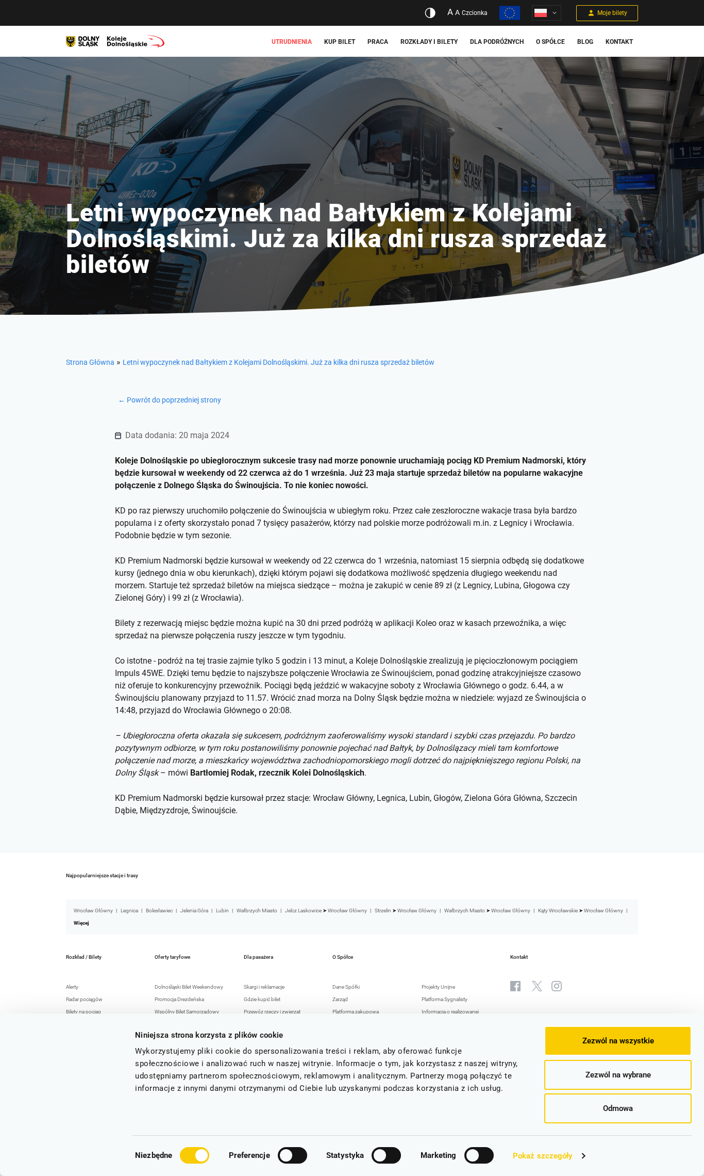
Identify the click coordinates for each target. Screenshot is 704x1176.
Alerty (72, 987)
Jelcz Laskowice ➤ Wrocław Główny (326, 910)
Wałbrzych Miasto (257, 910)
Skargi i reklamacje (264, 987)
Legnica (129, 910)
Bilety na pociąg (83, 1011)
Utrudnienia (292, 41)
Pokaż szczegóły (543, 1156)
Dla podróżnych (497, 41)
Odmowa (618, 1108)
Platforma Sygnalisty (444, 999)
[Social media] (515, 986)
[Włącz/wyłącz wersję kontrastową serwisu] (430, 13)
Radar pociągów (84, 999)
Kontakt (619, 41)
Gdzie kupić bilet (262, 999)
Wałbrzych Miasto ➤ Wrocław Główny (487, 910)
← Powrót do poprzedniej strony (169, 400)
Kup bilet (339, 41)
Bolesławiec (159, 910)
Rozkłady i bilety (429, 41)
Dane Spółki (346, 987)
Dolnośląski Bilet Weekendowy (189, 987)
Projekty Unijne (438, 987)
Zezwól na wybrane (618, 1075)
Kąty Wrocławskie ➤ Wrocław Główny (580, 910)
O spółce (550, 41)
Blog (585, 41)
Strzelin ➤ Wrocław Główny (406, 910)
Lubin (222, 910)
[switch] (292, 1155)
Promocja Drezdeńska (179, 999)
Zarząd (340, 999)
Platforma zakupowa (355, 1011)
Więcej (81, 923)
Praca (377, 41)
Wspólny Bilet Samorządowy (187, 1011)
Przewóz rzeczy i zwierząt (272, 1011)
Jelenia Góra (194, 910)
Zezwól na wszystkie (618, 1040)
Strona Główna (90, 362)
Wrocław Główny (93, 910)
